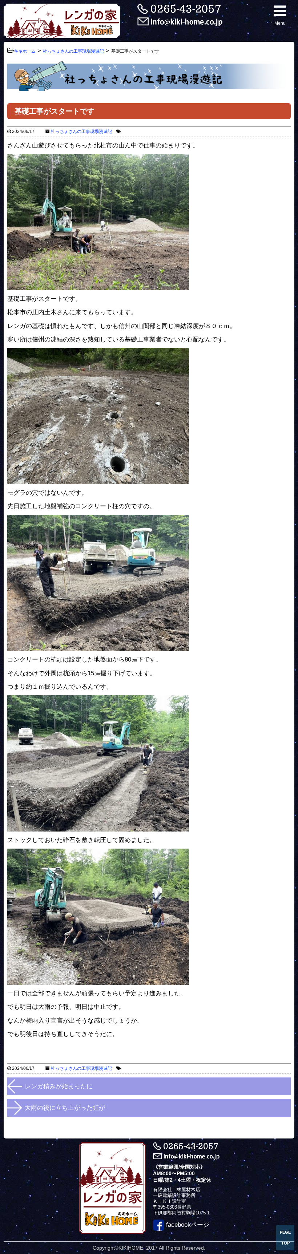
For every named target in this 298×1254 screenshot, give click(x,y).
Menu (280, 23)
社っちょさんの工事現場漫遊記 (81, 131)
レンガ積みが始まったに (59, 1086)
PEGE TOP (285, 1237)
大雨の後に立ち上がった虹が (65, 1107)
